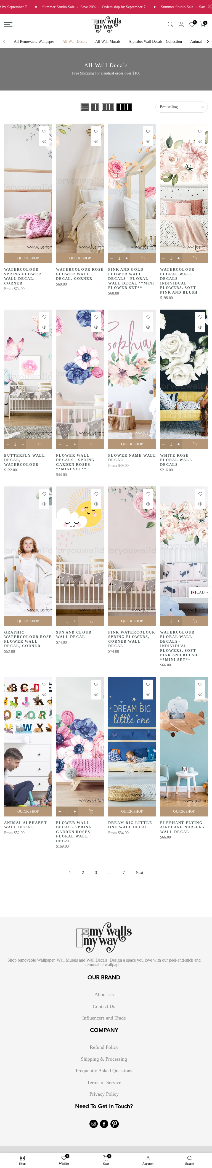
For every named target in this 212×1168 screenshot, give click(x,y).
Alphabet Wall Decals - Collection (155, 41)
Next (139, 873)
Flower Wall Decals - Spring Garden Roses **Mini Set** (75, 462)
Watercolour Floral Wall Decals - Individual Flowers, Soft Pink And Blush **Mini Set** (179, 646)
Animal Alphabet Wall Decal (25, 825)
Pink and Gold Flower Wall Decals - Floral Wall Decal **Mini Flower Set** (131, 278)
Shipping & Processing (104, 1059)
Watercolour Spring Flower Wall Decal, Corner (22, 276)
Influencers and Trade (104, 1018)
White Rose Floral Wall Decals (176, 460)
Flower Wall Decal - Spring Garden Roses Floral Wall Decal (74, 832)
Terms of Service (104, 1082)
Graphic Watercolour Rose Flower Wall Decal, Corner (28, 639)
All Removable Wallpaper (34, 41)
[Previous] (4, 41)
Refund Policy (104, 1047)
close (208, 6)
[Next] (207, 41)
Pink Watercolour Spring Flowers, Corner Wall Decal (131, 639)
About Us (104, 994)
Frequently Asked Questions (104, 1070)
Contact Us (104, 1006)
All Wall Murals (107, 41)
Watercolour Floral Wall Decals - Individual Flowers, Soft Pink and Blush (179, 280)
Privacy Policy (104, 1094)
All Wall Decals (74, 41)
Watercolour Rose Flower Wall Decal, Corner (80, 274)
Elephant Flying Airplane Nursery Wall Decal (182, 827)
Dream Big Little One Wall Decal (130, 825)
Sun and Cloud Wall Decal (74, 634)
